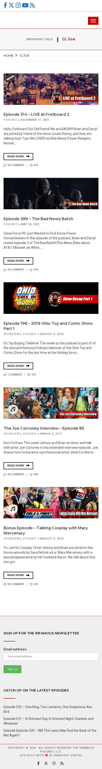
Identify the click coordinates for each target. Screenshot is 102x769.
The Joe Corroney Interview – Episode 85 (44, 428)
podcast (11, 119)
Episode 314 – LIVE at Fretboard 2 (36, 114)
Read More (16, 156)
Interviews (12, 334)
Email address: (15, 649)
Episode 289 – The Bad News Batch (38, 219)
